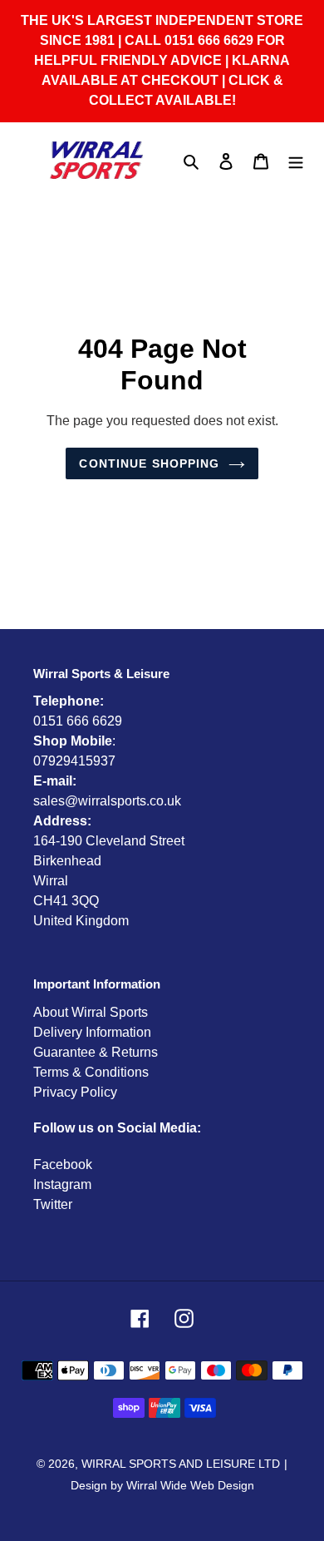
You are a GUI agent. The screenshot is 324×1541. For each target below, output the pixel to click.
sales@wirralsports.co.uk (107, 801)
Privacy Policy (75, 1092)
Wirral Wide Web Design (190, 1485)
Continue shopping (149, 463)
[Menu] (295, 160)
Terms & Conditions (91, 1072)
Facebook (62, 1164)
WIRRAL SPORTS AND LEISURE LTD (180, 1463)
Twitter (52, 1204)
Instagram (62, 1184)
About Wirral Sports (90, 1012)
